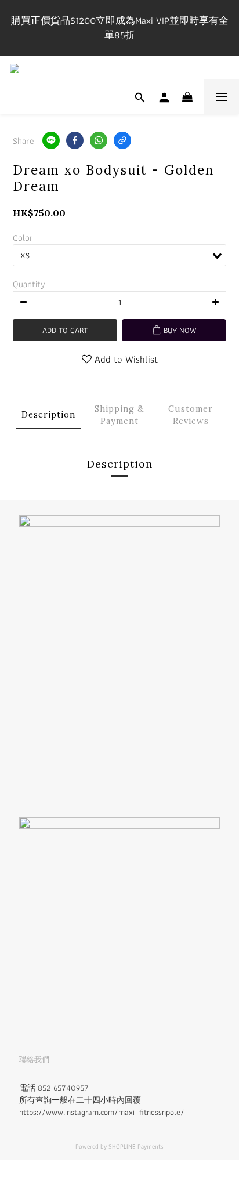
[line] (51, 140)
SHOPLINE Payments (136, 1146)
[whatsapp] (98, 140)
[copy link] (122, 140)
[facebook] (75, 140)
